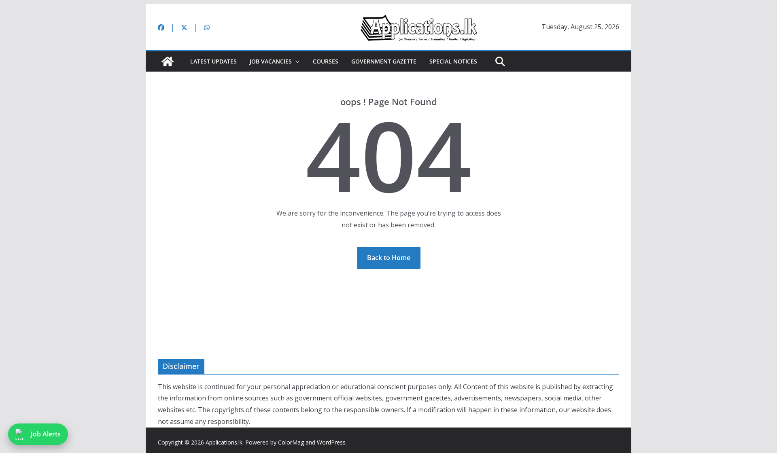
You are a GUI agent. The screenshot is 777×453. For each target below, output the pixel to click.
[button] (296, 61)
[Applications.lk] (167, 61)
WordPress (331, 442)
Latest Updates (213, 61)
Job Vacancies (271, 61)
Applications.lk (224, 442)
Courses (325, 61)
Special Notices (453, 61)
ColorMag (291, 442)
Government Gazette (383, 61)
